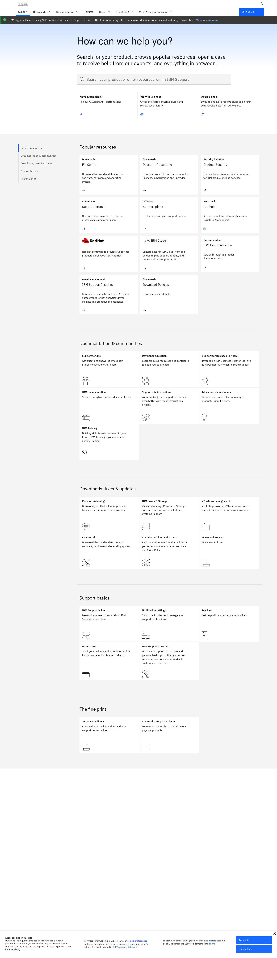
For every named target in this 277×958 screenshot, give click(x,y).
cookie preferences (137, 940)
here (212, 943)
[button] (274, 933)
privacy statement (128, 947)
